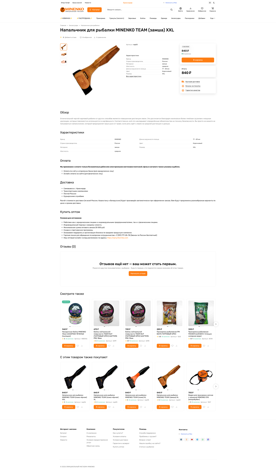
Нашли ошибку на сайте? (149, 443)
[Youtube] (192, 439)
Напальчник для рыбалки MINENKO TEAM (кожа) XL (135, 396)
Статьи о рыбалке (146, 447)
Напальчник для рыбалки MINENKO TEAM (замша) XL (168, 396)
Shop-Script (65, 3)
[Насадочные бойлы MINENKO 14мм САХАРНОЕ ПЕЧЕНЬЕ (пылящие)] (75, 313)
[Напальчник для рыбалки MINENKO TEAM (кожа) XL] (138, 376)
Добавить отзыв (70, 37)
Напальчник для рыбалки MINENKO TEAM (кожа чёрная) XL (106, 397)
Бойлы (142, 18)
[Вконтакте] (181, 439)
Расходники (189, 18)
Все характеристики (133, 76)
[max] (208, 439)
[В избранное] (77, 346)
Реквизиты (91, 436)
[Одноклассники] (186, 439)
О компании (91, 433)
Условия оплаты (119, 436)
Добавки (201, 18)
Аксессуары (176, 18)
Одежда (164, 18)
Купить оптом (118, 447)
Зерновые (132, 18)
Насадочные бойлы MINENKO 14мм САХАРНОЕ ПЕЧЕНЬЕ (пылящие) (74, 334)
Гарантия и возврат (121, 443)
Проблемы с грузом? (147, 436)
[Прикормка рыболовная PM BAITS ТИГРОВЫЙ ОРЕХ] (169, 313)
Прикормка (100, 18)
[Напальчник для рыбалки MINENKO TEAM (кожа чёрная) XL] (106, 376)
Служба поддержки (147, 433)
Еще (211, 18)
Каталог (63, 433)
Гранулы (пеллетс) (116, 18)
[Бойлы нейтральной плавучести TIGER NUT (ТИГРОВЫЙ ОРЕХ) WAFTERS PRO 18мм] (106, 313)
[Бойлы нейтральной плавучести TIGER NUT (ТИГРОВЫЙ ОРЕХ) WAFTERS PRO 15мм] (138, 313)
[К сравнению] (81, 346)
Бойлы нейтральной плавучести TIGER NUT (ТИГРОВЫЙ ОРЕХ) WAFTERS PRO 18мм (105, 335)
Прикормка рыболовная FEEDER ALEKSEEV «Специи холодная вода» (200, 334)
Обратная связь (93, 446)
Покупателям (118, 429)
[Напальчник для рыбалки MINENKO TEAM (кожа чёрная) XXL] (75, 376)
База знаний (77, 3)
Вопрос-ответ (145, 440)
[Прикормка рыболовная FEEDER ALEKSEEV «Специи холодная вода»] (201, 313)
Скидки (63, 436)
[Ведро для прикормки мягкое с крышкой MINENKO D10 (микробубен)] (201, 376)
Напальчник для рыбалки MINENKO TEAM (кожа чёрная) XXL (74, 397)
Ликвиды (153, 18)
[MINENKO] (72, 10)
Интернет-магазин (68, 429)
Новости (88, 3)
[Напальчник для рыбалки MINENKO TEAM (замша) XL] (169, 376)
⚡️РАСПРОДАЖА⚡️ (84, 18)
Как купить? (118, 433)
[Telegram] (197, 439)
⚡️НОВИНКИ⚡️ (66, 18)
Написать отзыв (138, 273)
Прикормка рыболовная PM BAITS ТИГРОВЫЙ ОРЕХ (168, 333)
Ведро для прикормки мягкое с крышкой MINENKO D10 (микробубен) (200, 397)
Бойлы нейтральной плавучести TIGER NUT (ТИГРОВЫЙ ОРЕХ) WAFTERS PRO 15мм (137, 335)
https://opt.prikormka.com (117, 238)
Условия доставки (120, 440)
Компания (91, 429)
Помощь (142, 429)
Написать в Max (171, 3)
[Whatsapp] (202, 439)
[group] (97, 75)
